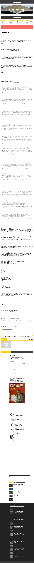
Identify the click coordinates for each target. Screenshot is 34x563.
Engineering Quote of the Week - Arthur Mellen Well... (17, 425)
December (12, 411)
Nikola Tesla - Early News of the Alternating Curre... (17, 427)
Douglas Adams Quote (16, 498)
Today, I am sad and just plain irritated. (19, 511)
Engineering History (12, 20)
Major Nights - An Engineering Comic (19, 548)
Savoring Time (3, 348)
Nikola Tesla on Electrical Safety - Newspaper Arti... (17, 423)
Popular (17, 482)
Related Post (4, 339)
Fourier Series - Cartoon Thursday (16, 428)
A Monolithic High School (17, 533)
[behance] (23, 1)
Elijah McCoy (27, 20)
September (13, 414)
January (12, 441)
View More (31, 339)
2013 (11, 410)
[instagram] (25, 1)
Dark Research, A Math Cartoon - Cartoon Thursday (17, 432)
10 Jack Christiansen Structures (12, 22)
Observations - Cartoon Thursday (16, 418)
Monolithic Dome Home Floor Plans (18, 526)
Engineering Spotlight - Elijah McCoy (29, 22)
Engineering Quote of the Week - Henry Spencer (17, 433)
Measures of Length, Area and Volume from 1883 (17, 421)
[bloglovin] (18, 1)
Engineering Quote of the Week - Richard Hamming (17, 416)
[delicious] (26, 1)
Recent (12, 482)
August (12, 434)
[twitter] (13, 1)
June (12, 436)
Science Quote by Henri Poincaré (20, 22)
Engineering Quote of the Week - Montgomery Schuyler (17, 430)
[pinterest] (16, 1)
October (12, 413)
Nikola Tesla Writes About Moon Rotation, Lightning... (17, 417)
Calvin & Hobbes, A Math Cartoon (18, 555)
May (12, 437)
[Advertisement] (13, 459)
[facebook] (11, 1)
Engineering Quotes (3, 20)
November (12, 412)
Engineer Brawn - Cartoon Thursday (16, 424)
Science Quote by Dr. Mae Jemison (4, 22)
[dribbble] (19, 1)
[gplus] (14, 1)
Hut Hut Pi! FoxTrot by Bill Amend (18, 552)
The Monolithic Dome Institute (13, 373)
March (12, 439)
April (12, 438)
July (11, 435)
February (12, 440)
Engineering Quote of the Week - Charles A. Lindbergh (17, 420)
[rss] (21, 1)
